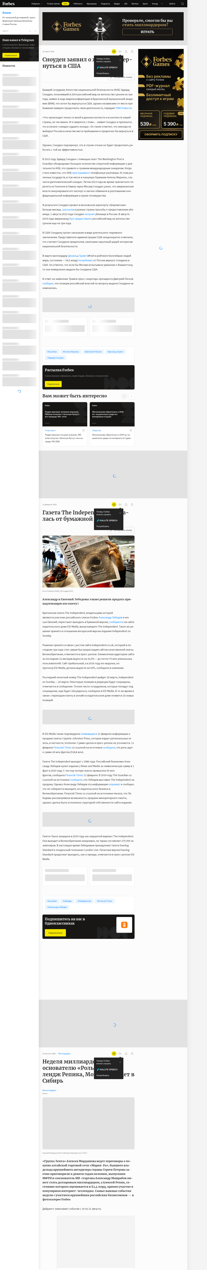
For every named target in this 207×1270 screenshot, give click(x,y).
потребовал (85, 260)
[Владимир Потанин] (48, 1250)
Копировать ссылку (123, 77)
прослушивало (81, 172)
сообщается (116, 622)
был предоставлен (80, 218)
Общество (96, 430)
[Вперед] (139, 327)
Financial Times (62, 747)
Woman (135, 3)
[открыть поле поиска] (182, 3)
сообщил (47, 283)
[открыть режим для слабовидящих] (114, 51)
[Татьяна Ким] (48, 1259)
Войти (172, 3)
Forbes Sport (50, 430)
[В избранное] (83, 430)
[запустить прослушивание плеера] (120, 51)
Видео (117, 3)
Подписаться (53, 384)
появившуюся (89, 734)
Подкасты (105, 3)
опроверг (114, 784)
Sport (145, 3)
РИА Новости (124, 108)
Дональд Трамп (77, 255)
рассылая (68, 209)
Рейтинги (77, 3)
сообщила (109, 747)
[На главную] (8, 3)
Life (125, 3)
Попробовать (102, 73)
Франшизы (92, 3)
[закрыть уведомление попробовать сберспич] (120, 60)
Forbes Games (57, 3)
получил (90, 214)
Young (155, 3)
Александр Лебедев (110, 617)
